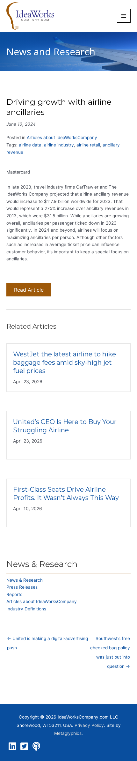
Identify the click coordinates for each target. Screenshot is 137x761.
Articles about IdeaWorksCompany (62, 137)
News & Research (24, 580)
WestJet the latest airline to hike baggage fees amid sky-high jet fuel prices (64, 362)
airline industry (59, 144)
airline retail (88, 144)
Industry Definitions (26, 608)
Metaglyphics (68, 733)
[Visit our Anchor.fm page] (36, 746)
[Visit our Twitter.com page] (24, 746)
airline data (30, 144)
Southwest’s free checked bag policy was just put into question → (110, 640)
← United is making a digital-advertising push (47, 640)
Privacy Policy (89, 725)
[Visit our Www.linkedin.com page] (12, 746)
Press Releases (22, 587)
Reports (14, 594)
